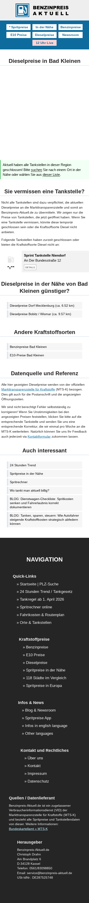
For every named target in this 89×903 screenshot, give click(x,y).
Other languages (39, 734)
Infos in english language (46, 726)
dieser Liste (51, 174)
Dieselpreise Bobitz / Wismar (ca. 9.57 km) (40, 314)
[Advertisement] (44, 115)
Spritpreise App (38, 718)
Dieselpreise (44, 35)
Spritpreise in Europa (44, 686)
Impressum (37, 774)
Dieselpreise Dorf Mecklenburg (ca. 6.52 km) (42, 305)
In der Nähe (44, 27)
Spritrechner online (36, 607)
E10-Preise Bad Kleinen (27, 355)
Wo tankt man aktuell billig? (29, 490)
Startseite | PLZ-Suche (39, 584)
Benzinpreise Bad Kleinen (28, 347)
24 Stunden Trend (23, 465)
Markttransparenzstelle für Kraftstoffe (28, 389)
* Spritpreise (18, 27)
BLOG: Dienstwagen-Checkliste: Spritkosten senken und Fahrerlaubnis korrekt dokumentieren (41, 503)
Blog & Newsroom (40, 710)
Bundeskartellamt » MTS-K (28, 829)
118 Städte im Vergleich (46, 678)
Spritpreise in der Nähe (26, 473)
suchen (36, 170)
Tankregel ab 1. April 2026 (42, 600)
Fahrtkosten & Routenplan (42, 615)
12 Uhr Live (44, 43)
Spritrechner (19, 482)
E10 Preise (18, 35)
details (30, 267)
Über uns (35, 758)
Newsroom (70, 35)
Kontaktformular (39, 436)
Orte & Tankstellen (35, 623)
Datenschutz (38, 781)
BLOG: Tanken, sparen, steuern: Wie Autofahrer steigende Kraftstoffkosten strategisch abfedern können (44, 519)
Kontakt (34, 766)
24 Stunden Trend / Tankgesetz (46, 592)
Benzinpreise (70, 27)
